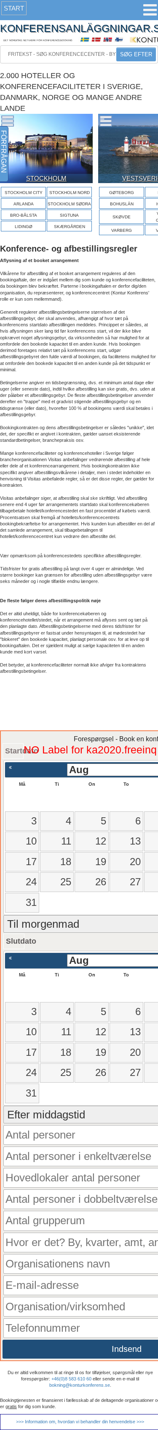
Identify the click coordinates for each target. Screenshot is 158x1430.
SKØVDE (121, 217)
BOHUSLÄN (122, 204)
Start (14, 8)
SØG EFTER (136, 54)
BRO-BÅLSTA (23, 215)
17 (31, 861)
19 (100, 861)
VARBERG (121, 230)
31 (31, 902)
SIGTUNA (69, 215)
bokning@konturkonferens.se (79, 1385)
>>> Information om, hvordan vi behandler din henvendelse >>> (80, 1421)
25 (65, 881)
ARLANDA (23, 204)
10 (31, 841)
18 (65, 861)
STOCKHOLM (46, 178)
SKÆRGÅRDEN (69, 226)
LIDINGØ (23, 226)
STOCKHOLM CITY (24, 192)
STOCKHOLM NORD (69, 192)
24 (31, 881)
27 (135, 881)
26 (100, 881)
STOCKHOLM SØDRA (69, 204)
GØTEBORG (121, 192)
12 (100, 841)
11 (66, 841)
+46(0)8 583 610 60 (71, 1378)
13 (135, 841)
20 (135, 861)
